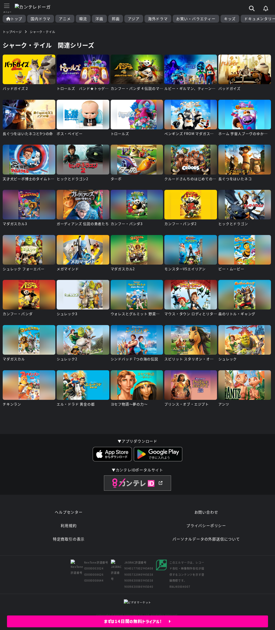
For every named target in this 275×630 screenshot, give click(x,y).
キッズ (230, 18)
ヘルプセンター (69, 512)
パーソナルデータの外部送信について (206, 539)
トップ (16, 18)
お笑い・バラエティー (196, 18)
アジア (133, 18)
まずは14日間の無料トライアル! (136, 621)
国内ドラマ (40, 18)
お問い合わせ (206, 512)
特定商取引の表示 (69, 539)
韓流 (83, 18)
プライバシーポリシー (206, 525)
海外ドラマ (158, 18)
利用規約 (69, 525)
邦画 (116, 18)
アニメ (65, 18)
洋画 (99, 18)
